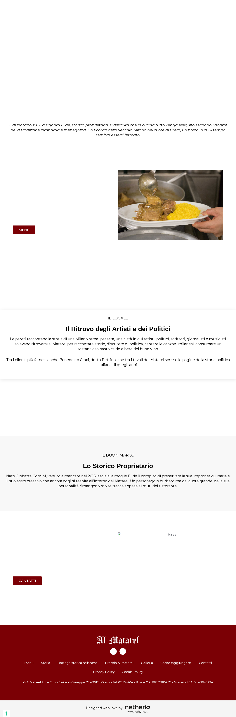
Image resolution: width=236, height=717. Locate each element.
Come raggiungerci (176, 663)
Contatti (205, 663)
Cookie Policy (132, 672)
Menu (29, 663)
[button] (3, 50)
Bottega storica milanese (78, 663)
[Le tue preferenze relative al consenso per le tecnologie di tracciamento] (6, 713)
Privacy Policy (103, 672)
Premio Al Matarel (119, 663)
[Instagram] (122, 651)
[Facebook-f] (113, 651)
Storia (45, 663)
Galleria (147, 663)
